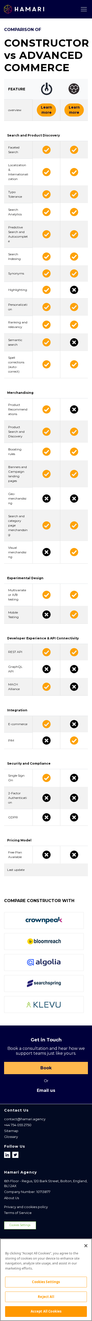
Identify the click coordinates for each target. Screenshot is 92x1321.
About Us (11, 1198)
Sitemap (11, 1131)
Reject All (46, 1296)
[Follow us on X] (15, 1155)
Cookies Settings (19, 1225)
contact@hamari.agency (24, 1119)
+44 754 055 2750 (17, 1125)
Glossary (11, 1137)
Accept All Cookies (46, 1311)
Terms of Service (18, 1213)
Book (46, 1067)
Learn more (46, 109)
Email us (46, 1090)
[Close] (85, 1245)
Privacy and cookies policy (26, 1207)
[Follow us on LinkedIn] (7, 1155)
